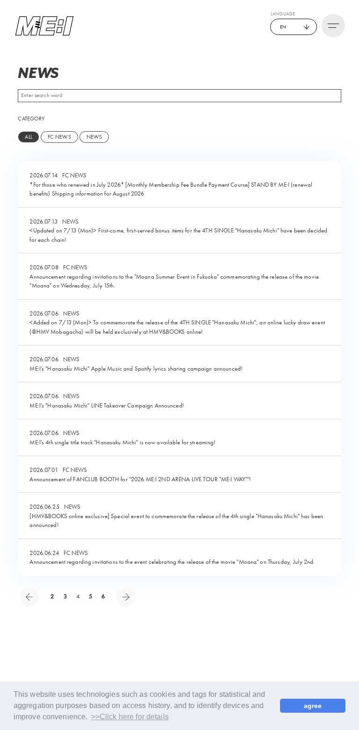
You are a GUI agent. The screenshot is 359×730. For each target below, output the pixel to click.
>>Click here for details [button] (130, 717)
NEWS (94, 136)
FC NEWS (59, 136)
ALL (28, 136)
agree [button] (313, 705)
